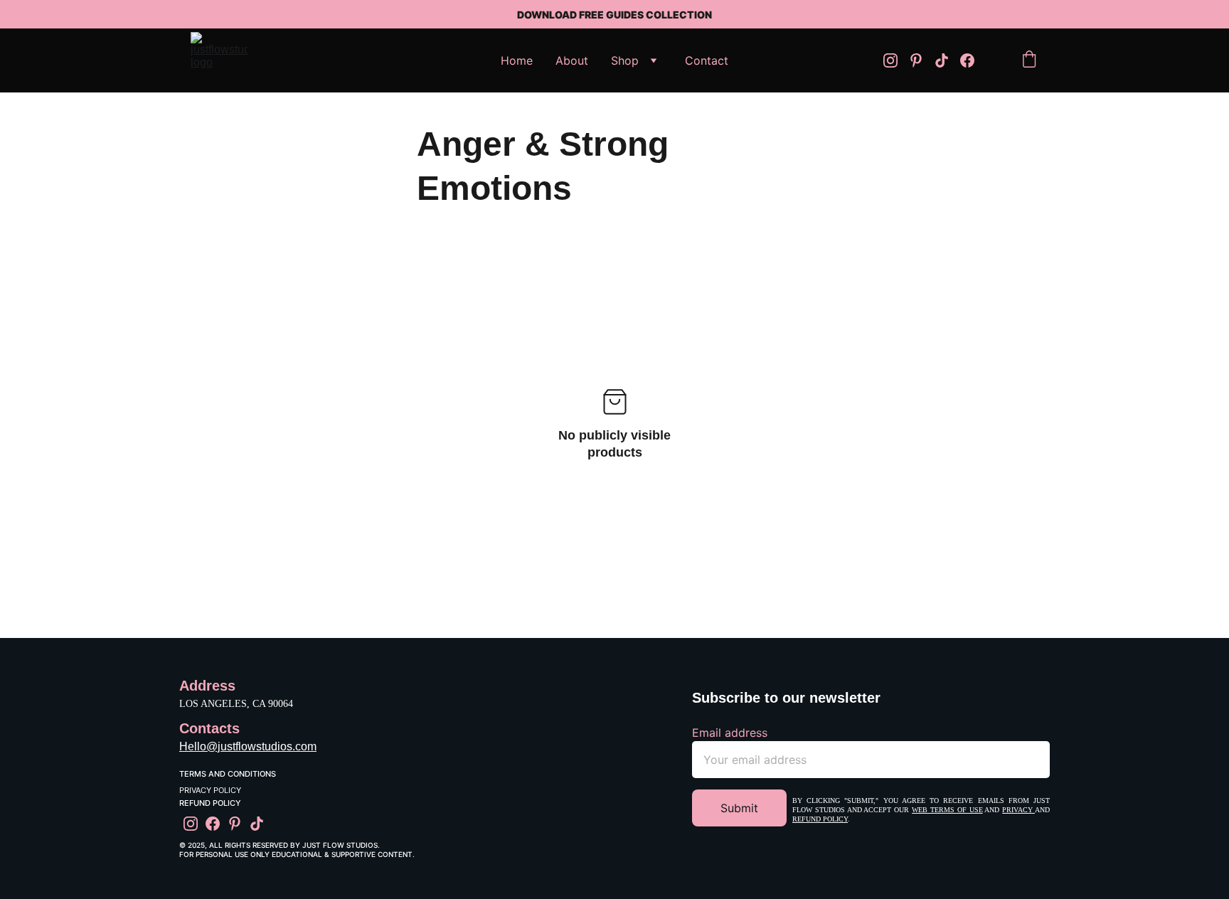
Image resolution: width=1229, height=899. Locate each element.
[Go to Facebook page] (967, 60)
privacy (1018, 810)
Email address (729, 732)
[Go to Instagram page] (896, 60)
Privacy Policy (210, 790)
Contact (706, 60)
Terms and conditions (227, 774)
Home (517, 60)
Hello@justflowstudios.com (247, 746)
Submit (739, 808)
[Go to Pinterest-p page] (922, 60)
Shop (625, 60)
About (571, 60)
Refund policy (820, 819)
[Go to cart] (1029, 60)
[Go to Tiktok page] (947, 60)
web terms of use (947, 810)
